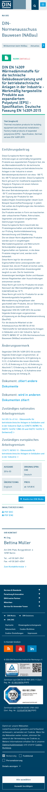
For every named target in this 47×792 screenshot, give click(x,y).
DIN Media (11, 615)
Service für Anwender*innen (16, 606)
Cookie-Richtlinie (27, 629)
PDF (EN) (8, 515)
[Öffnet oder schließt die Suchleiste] (35, 5)
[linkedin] (32, 648)
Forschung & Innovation (14, 594)
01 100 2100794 (18, 682)
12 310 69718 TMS (24, 710)
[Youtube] (20, 648)
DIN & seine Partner (12, 598)
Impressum (32, 633)
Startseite (9, 625)
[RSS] (8, 648)
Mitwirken (8, 602)
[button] (12, 766)
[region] (23, 747)
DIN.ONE (10, 619)
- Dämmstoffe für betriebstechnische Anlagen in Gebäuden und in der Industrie (23, 453)
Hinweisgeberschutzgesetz (29, 625)
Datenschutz (10, 629)
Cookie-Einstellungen (14, 633)
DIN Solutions (28, 615)
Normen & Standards (12, 590)
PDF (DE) (8, 512)
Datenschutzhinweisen (12, 744)
